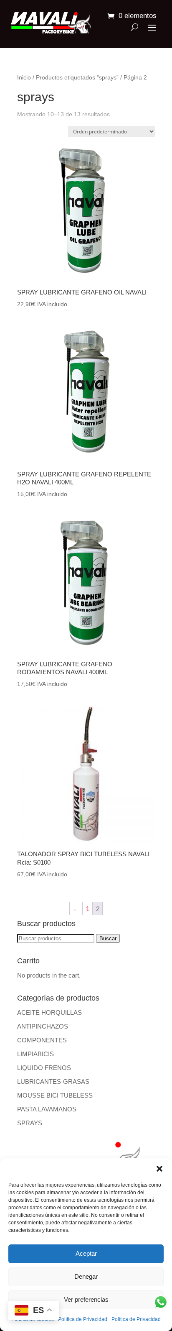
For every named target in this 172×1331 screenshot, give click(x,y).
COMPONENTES (42, 1040)
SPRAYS (29, 1122)
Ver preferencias (86, 1299)
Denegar (86, 1276)
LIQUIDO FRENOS (44, 1067)
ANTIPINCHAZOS (42, 1026)
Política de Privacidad (82, 1319)
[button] (159, 1169)
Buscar (107, 938)
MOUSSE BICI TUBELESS (55, 1095)
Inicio (24, 77)
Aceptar (86, 1253)
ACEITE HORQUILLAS (49, 1012)
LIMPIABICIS (35, 1053)
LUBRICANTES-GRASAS (53, 1081)
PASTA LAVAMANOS (46, 1109)
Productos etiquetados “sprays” (77, 77)
